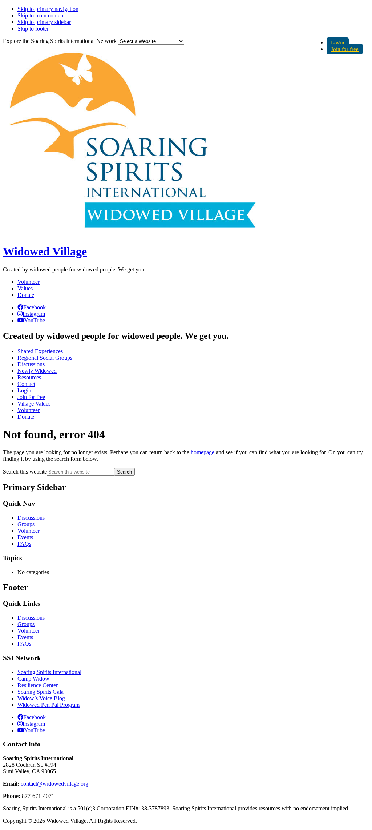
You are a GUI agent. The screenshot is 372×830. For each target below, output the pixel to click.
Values (25, 288)
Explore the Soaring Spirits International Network (60, 41)
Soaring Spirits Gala (40, 692)
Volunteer (28, 282)
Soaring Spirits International (49, 672)
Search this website (25, 471)
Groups (26, 524)
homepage (202, 452)
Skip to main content (41, 15)
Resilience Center (37, 685)
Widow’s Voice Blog (41, 698)
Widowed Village (45, 251)
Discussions (31, 518)
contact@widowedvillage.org (54, 784)
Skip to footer (33, 28)
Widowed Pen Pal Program (48, 705)
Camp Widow (33, 679)
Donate (25, 295)
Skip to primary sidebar (44, 22)
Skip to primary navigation (47, 9)
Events (25, 537)
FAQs (24, 544)
